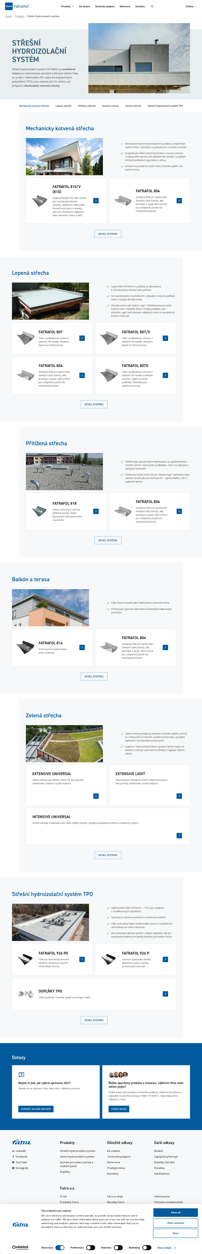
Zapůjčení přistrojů (166, 1156)
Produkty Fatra (69, 1202)
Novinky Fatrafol (164, 1162)
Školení (158, 1151)
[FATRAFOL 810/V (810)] (66, 200)
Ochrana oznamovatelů (168, 1202)
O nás (63, 1196)
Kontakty (140, 6)
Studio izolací (119, 1109)
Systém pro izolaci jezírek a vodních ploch (76, 1164)
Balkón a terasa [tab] (110, 105)
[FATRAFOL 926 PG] (52, 959)
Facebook (21, 1156)
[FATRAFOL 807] (52, 338)
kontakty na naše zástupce (36, 1109)
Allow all (176, 1212)
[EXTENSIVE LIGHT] (149, 785)
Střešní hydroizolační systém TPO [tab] (165, 105)
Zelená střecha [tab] (133, 105)
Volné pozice (162, 1196)
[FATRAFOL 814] (52, 647)
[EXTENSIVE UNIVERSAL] (66, 785)
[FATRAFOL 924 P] (135, 959)
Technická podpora (105, 6)
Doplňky (65, 1172)
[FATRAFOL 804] (149, 200)
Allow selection (175, 1223)
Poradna (159, 1168)
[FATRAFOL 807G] (135, 375)
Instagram (22, 1168)
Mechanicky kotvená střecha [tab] (34, 105)
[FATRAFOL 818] (66, 511)
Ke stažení (84, 6)
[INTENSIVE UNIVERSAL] (108, 826)
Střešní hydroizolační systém (77, 1151)
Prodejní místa (116, 1168)
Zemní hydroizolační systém (77, 1156)
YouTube (21, 1162)
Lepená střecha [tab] (63, 105)
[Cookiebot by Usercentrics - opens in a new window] (20, 1247)
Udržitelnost (162, 1173)
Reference (125, 6)
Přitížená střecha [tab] (87, 105)
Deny (175, 1233)
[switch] (90, 1247)
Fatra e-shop (115, 1196)
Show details (164, 1247)
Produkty (66, 6)
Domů (8, 16)
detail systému (107, 233)
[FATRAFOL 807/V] (135, 338)
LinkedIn (21, 1151)
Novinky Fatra (115, 1202)
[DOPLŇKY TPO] (94, 994)
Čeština (189, 6)
